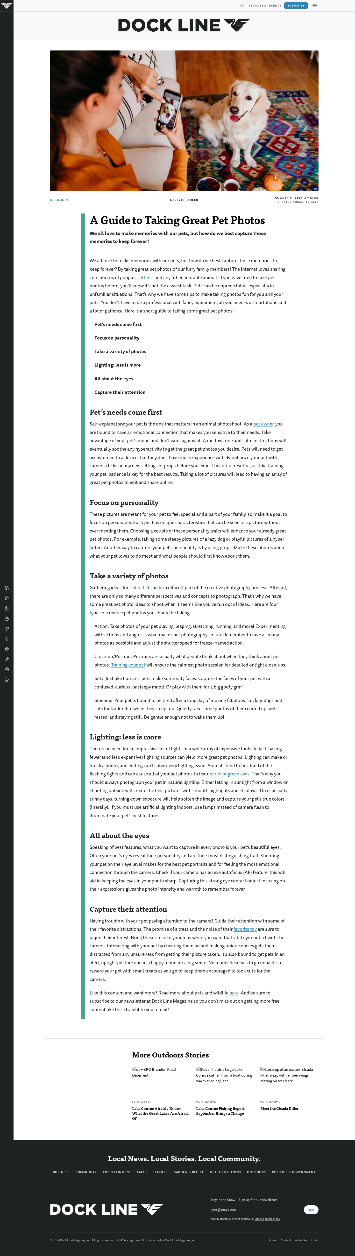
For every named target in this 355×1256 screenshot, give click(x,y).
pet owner (263, 424)
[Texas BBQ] (7, 679)
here (234, 993)
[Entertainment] (7, 659)
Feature (160, 1172)
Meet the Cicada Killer (279, 1108)
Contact (286, 1240)
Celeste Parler (184, 200)
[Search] (242, 6)
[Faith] (7, 639)
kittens (145, 277)
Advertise (301, 1240)
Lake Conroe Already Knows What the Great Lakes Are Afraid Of (160, 1113)
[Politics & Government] (7, 649)
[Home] (7, 6)
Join (311, 1210)
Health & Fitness (225, 1172)
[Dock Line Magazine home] (184, 25)
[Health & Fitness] (7, 629)
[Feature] (7, 598)
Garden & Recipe (189, 1172)
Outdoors (59, 200)
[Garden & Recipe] (7, 619)
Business (61, 1172)
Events (275, 5)
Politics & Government (294, 1172)
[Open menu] (315, 5)
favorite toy (245, 929)
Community (86, 1172)
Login (315, 1240)
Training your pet (128, 665)
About (273, 1240)
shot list (141, 587)
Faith (142, 1172)
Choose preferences (267, 1219)
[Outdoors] (7, 608)
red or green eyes (232, 774)
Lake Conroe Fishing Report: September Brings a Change (221, 1111)
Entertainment (117, 1172)
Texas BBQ (257, 5)
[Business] (7, 669)
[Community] (7, 588)
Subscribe (296, 5)
